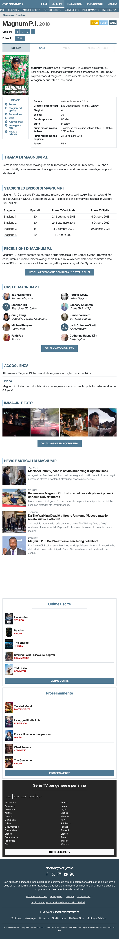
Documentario (12, 827)
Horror (64, 806)
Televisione (74, 3)
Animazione (10, 802)
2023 (39, 796)
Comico (8, 816)
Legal (63, 809)
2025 (23, 796)
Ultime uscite (72, 10)
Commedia (10, 820)
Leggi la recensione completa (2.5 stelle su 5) (59, 272)
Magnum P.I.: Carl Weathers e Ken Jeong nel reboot (63, 541)
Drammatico (11, 830)
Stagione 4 (10, 234)
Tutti (20, 38)
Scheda (16, 47)
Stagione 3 (10, 228)
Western (65, 844)
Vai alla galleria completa (59, 443)
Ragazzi (64, 827)
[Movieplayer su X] (53, 874)
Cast (42, 47)
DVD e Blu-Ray (109, 10)
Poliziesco (65, 823)
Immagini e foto (15, 126)
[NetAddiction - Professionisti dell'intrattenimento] (67, 912)
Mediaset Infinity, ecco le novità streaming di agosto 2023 (68, 471)
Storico (64, 834)
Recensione (15, 114)
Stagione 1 (10, 216)
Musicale (65, 816)
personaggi (95, 3)
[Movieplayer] (59, 867)
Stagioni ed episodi (15, 109)
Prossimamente (90, 10)
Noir (63, 820)
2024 (31, 796)
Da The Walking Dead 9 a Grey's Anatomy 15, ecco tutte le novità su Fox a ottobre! (68, 517)
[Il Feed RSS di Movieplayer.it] (72, 874)
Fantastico (10, 841)
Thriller (64, 841)
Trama (12, 104)
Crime (85, 101)
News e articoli (13, 133)
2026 (16, 796)
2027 (8, 796)
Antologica (10, 806)
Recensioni (13, 10)
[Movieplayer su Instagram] (59, 874)
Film (44, 3)
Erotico (8, 834)
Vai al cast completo (59, 348)
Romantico (66, 830)
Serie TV (57, 3)
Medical (64, 813)
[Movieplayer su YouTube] (66, 874)
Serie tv (21, 15)
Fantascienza (11, 837)
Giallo (7, 844)
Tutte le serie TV (52, 10)
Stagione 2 (10, 222)
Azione (65, 101)
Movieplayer (8, 15)
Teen (63, 837)
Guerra (64, 802)
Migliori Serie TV (31, 10)
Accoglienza (16, 121)
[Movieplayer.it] (13, 4)
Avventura (75, 101)
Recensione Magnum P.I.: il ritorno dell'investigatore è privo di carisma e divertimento (70, 495)
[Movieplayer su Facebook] (47, 874)
